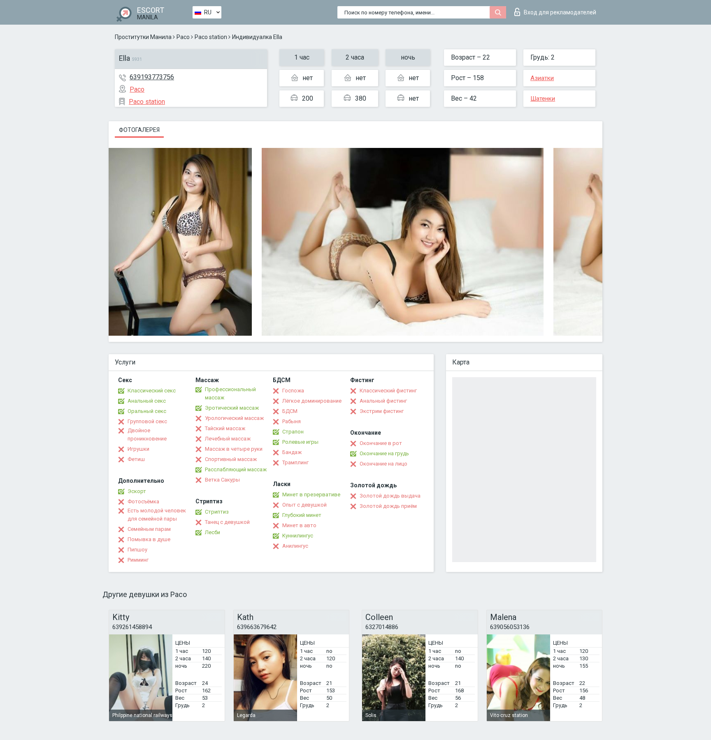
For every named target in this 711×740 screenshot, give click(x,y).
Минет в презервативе (311, 494)
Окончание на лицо (383, 464)
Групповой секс (147, 421)
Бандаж (292, 452)
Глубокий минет (301, 515)
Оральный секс (147, 411)
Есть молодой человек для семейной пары (157, 514)
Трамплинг (295, 462)
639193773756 (152, 77)
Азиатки (542, 78)
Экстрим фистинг (382, 411)
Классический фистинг (388, 390)
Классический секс (152, 390)
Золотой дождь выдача (390, 496)
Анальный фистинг (383, 401)
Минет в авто (299, 525)
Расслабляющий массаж (236, 469)
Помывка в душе (149, 539)
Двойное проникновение (147, 434)
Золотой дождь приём (388, 506)
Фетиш (136, 459)
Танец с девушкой (227, 522)
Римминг (138, 560)
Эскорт (137, 491)
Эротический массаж (232, 408)
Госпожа (293, 390)
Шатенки (542, 98)
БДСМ (289, 411)
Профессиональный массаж (230, 393)
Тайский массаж (225, 428)
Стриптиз (217, 512)
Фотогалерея (139, 130)
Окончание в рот (381, 443)
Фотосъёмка (143, 501)
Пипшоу (137, 549)
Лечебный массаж (228, 439)
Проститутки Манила (143, 37)
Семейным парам (149, 529)
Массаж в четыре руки (234, 449)
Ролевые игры (300, 442)
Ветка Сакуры (222, 480)
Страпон (293, 432)
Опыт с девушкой (304, 505)
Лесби (212, 532)
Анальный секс (147, 401)
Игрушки (138, 449)
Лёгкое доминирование (312, 401)
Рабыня (291, 421)
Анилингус (295, 546)
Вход (560, 12)
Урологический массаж (234, 418)
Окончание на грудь (384, 453)
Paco (183, 37)
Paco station (211, 37)
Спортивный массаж (231, 459)
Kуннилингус (297, 536)
